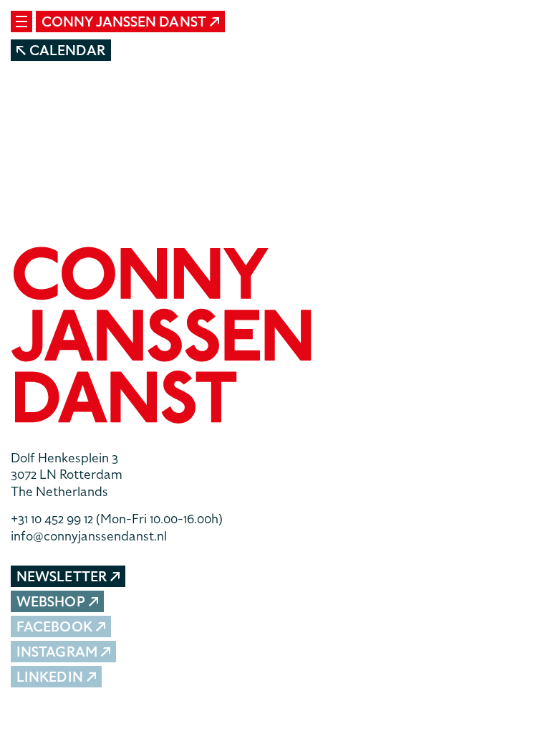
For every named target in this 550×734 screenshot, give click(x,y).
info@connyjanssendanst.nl (89, 536)
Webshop (50, 602)
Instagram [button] (56, 652)
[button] (275, 337)
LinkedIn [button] (49, 677)
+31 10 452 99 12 (117, 518)
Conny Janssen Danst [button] (124, 22)
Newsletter (61, 577)
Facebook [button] (54, 627)
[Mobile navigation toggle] (21, 21)
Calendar (67, 50)
